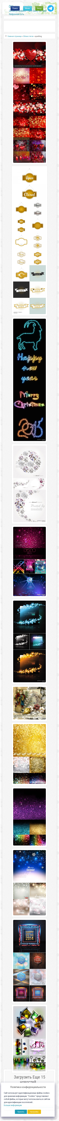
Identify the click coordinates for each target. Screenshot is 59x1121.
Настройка (34, 1112)
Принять (20, 1112)
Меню (27, 8)
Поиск (15, 8)
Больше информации (13, 1105)
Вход (39, 8)
